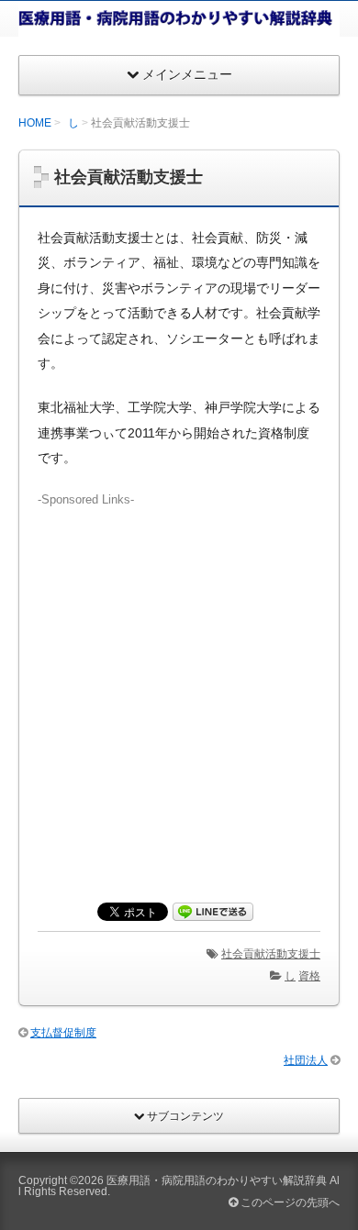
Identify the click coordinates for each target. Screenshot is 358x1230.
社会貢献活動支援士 (270, 953)
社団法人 (306, 1060)
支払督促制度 (63, 1032)
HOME (34, 122)
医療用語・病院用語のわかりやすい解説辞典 (216, 1180)
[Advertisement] (179, 687)
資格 (309, 976)
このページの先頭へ (289, 1202)
